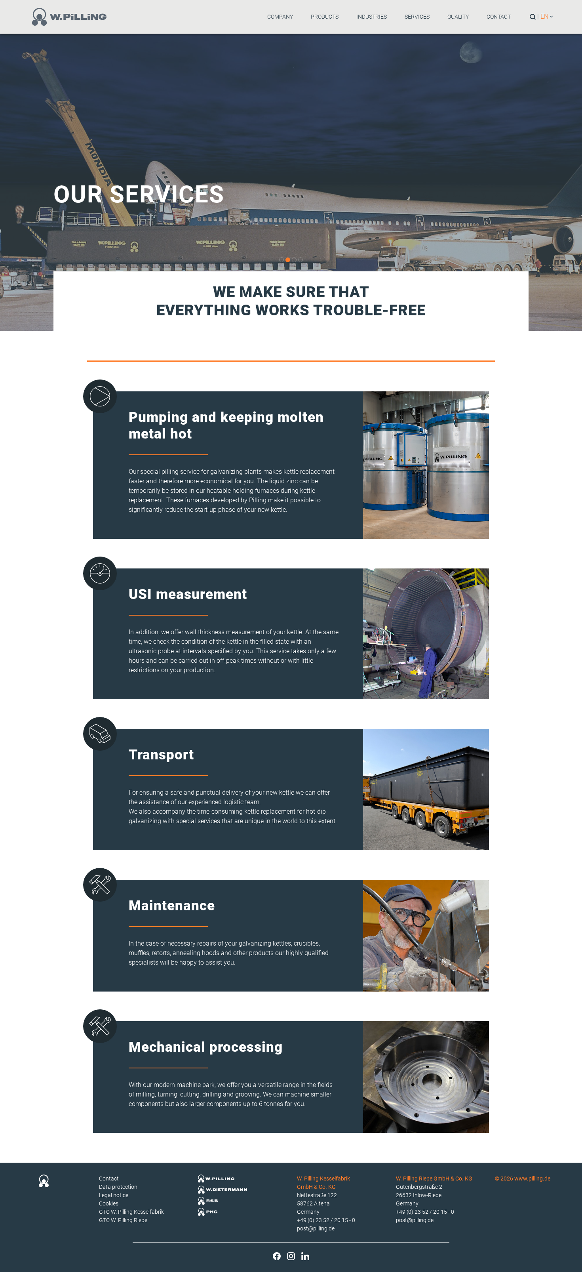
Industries (371, 16)
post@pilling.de (316, 1228)
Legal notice (113, 1195)
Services (417, 16)
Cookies (108, 1203)
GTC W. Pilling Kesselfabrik (131, 1212)
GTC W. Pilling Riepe (123, 1220)
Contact (499, 16)
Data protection (118, 1187)
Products (325, 16)
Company (280, 16)
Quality (458, 16)
